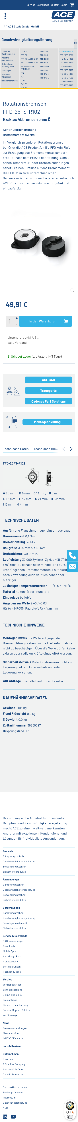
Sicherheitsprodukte (14, 871)
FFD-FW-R (44, 74)
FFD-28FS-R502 (66, 66)
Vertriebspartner (12, 984)
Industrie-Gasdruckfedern (8, 52)
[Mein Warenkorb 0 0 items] (72, 5)
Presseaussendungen (15, 1028)
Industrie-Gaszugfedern (7, 58)
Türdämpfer (6, 70)
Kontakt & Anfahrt (13, 1069)
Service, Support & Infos (16, 1010)
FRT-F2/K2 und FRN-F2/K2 (27, 67)
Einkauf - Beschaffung (15, 1005)
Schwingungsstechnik (15, 923)
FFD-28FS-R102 (66, 62)
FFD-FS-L (44, 62)
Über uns (8, 1059)
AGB (5, 1107)
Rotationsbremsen (9, 80)
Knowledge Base (12, 956)
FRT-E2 (24, 51)
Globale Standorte (13, 1074)
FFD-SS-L (44, 55)
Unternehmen (11, 1054)
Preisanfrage (10, 999)
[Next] (71, 449)
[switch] (70, 1117)
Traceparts (48, 391)
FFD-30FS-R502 (66, 78)
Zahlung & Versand (13, 1092)
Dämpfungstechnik (13, 856)
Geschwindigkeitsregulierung (19, 861)
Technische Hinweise (49, 449)
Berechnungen (11, 907)
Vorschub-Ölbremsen (6, 75)
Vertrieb (7, 979)
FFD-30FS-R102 (66, 74)
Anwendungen (11, 879)
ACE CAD (48, 380)
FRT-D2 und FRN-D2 (29, 62)
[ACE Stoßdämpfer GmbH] (63, 16)
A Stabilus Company (14, 1064)
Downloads (43, 4)
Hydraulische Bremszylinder (7, 65)
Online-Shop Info (12, 994)
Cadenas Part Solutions (48, 401)
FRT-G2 (24, 55)
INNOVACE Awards (13, 1038)
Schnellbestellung (12, 989)
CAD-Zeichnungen (13, 941)
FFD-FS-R (44, 59)
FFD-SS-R (44, 51)
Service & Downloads (15, 935)
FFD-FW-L (44, 78)
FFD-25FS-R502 (66, 55)
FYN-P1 (24, 84)
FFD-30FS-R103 (66, 81)
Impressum (9, 1097)
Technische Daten (16, 449)
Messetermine (11, 1033)
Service (31, 4)
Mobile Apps (10, 951)
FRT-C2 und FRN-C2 (29, 59)
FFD (22, 73)
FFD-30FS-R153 (66, 85)
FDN (22, 80)
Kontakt (54, 4)
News (6, 1023)
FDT (22, 76)
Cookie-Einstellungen (15, 1087)
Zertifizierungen (12, 966)
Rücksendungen (12, 971)
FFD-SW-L (44, 70)
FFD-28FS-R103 (66, 70)
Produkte (8, 851)
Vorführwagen (10, 1015)
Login (64, 4)
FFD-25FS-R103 (66, 59)
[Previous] (63, 449)
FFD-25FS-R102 (66, 51)
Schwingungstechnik (14, 866)
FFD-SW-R (44, 66)
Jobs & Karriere (12, 1046)
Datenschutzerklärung (15, 1102)
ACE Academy (10, 961)
